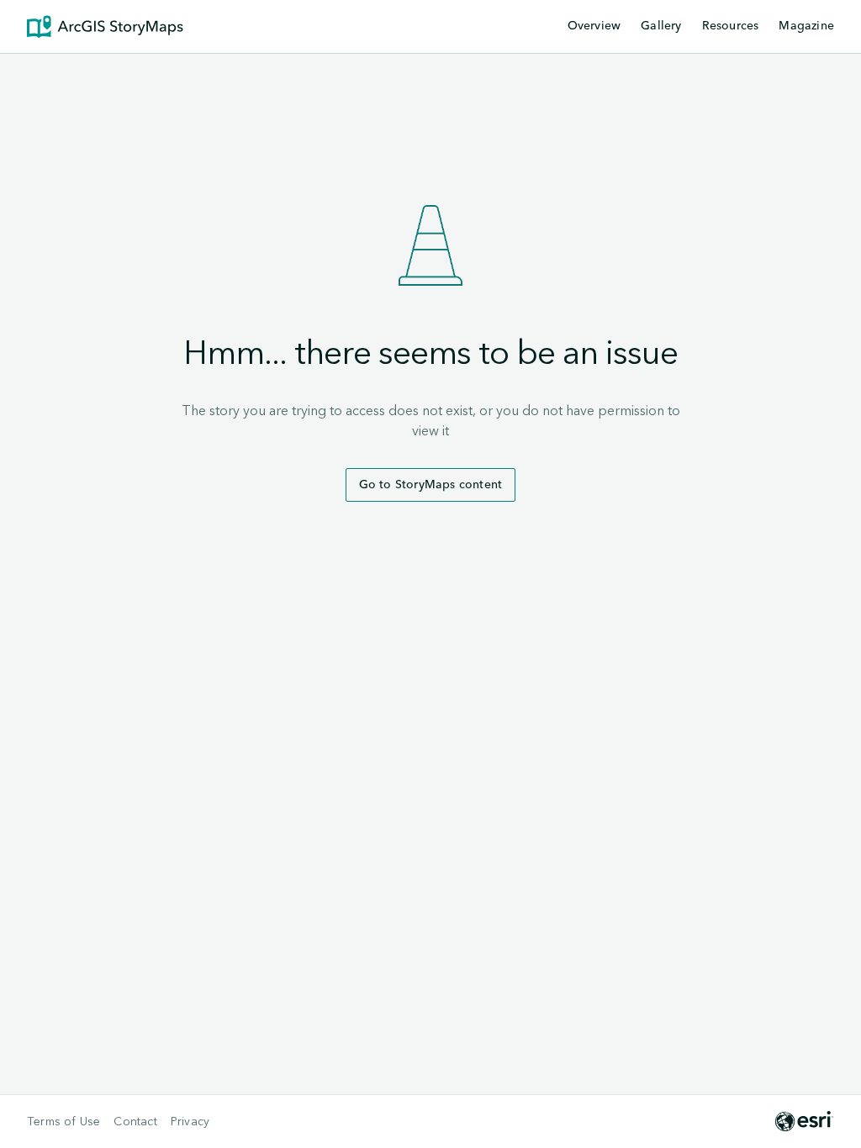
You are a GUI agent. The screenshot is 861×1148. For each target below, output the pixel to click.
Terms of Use (63, 1122)
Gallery (661, 26)
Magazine (806, 26)
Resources (730, 27)
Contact (135, 1122)
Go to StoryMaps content (431, 485)
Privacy (190, 1122)
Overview (594, 26)
